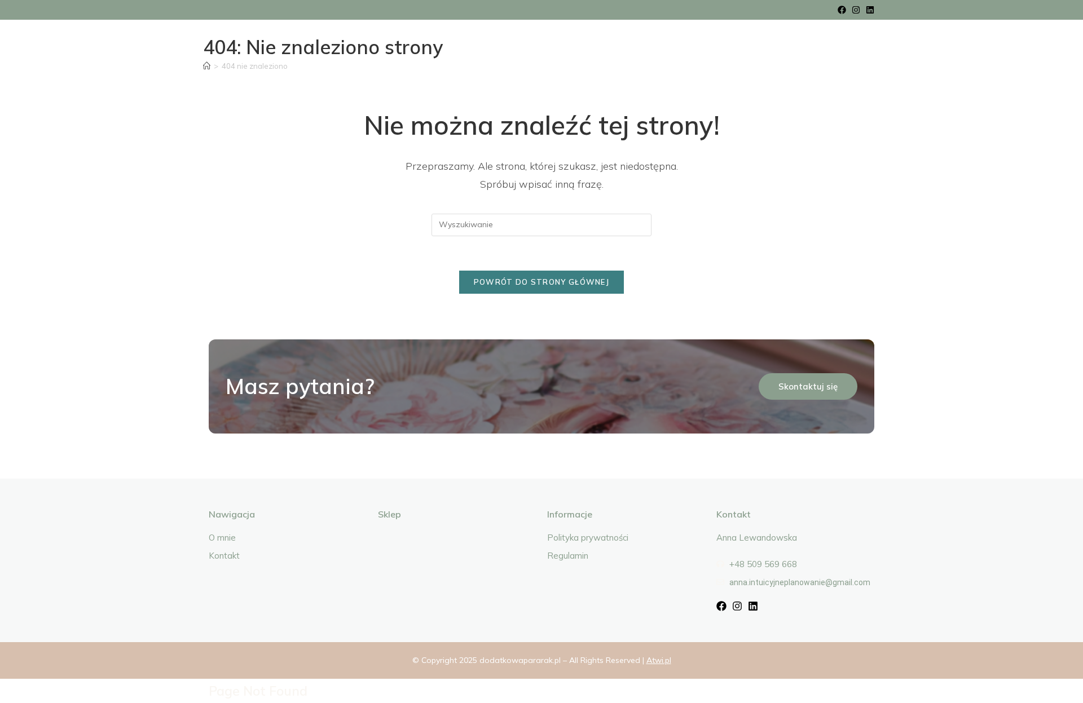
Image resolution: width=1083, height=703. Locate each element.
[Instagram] (856, 10)
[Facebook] (842, 10)
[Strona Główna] (206, 65)
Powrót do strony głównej (541, 281)
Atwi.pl (658, 660)
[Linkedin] (870, 10)
